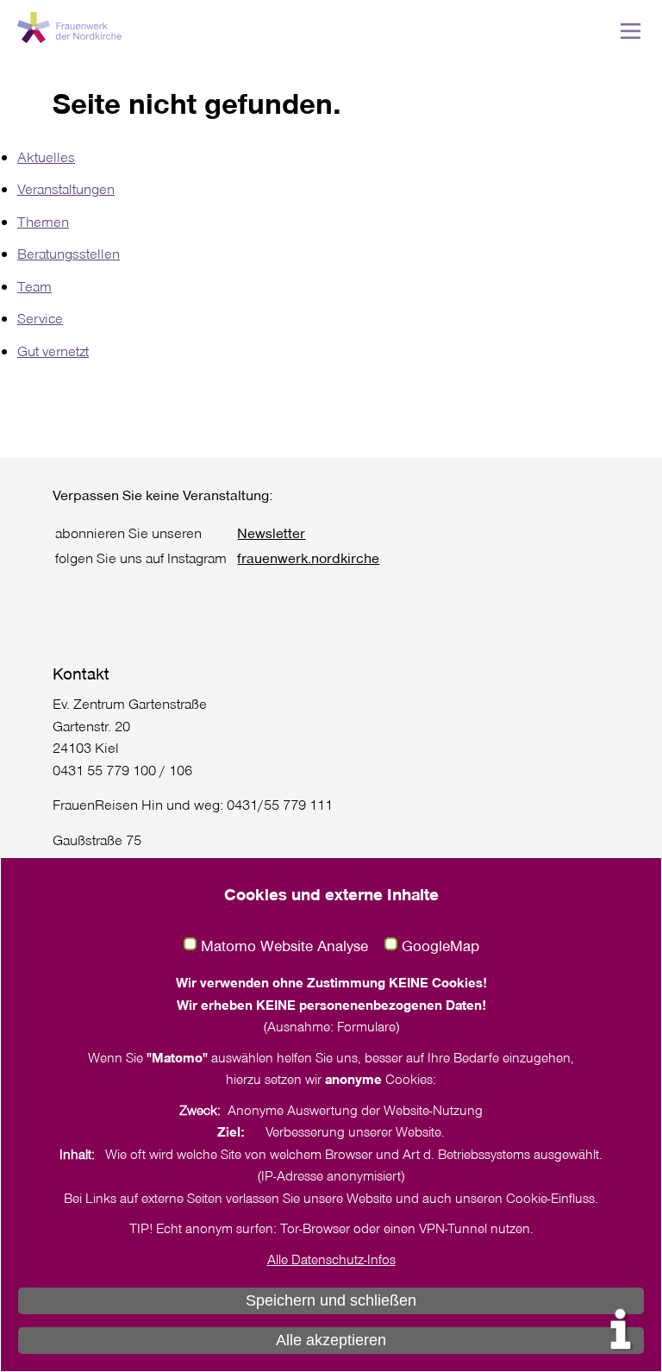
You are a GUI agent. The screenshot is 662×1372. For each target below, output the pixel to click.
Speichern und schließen (331, 1300)
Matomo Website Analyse (284, 946)
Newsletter (271, 532)
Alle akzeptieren (331, 1340)
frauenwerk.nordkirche (308, 557)
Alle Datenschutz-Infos (331, 1259)
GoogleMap (440, 946)
